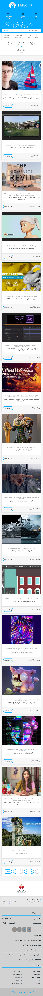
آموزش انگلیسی (18, 36)
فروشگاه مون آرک (22, 51)
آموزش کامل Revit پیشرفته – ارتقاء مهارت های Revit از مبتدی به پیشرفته (21, 198)
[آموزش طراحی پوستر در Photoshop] (21, 629)
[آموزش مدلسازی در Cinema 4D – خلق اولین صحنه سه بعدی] (21, 75)
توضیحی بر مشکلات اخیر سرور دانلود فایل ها (28, 941)
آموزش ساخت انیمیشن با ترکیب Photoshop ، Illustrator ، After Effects (21, 803)
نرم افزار (37, 36)
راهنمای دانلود (36, 977)
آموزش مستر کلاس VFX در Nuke (21, 551)
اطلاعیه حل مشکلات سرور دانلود (32, 950)
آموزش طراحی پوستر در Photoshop (22, 652)
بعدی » (8, 871)
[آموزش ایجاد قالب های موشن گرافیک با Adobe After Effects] (21, 327)
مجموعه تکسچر (10, 44)
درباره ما (18, 981)
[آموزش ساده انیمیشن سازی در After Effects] (21, 579)
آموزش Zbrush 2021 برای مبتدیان (21, 450)
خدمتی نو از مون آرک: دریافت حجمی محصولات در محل (25, 955)
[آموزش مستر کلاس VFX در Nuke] (21, 529)
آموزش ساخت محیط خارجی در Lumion (21, 147)
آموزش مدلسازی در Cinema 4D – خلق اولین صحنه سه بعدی (21, 98)
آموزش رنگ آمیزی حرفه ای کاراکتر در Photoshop (21, 703)
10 (15, 872)
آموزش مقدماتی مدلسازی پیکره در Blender (21, 248)
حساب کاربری (16, 984)
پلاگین (29, 36)
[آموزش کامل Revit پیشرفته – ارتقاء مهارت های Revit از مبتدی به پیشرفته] (21, 176)
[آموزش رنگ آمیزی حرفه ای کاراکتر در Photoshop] (21, 680)
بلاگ (38, 981)
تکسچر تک (21, 44)
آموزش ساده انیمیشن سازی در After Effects (21, 601)
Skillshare (6, 88)
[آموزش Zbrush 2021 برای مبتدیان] (21, 428)
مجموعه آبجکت (33, 44)
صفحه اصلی (36, 971)
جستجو (6, 31)
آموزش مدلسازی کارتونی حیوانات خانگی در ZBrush (21, 299)
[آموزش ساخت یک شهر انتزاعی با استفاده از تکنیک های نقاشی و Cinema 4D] (21, 377)
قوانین (38, 984)
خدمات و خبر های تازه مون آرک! (32, 946)
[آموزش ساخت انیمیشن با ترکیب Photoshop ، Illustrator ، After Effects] (21, 781)
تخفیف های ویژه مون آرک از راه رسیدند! (29, 960)
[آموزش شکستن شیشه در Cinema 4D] (21, 478)
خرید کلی (17, 977)
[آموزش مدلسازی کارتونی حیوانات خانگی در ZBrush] (21, 276)
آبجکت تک (7, 36)
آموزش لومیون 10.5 (21, 853)
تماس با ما (17, 971)
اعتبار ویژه (37, 974)
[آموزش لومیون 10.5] (21, 831)
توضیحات (7, 106)
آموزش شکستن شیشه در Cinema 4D (21, 501)
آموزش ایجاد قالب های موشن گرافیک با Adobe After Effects (21, 350)
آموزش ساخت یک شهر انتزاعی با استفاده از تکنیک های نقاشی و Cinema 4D (21, 400)
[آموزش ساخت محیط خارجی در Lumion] (21, 125)
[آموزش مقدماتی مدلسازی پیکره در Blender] (21, 226)
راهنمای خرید (16, 974)
